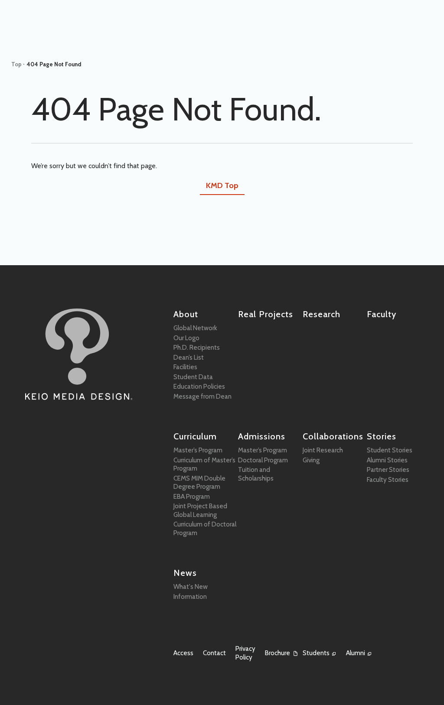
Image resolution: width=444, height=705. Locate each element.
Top (16, 64)
